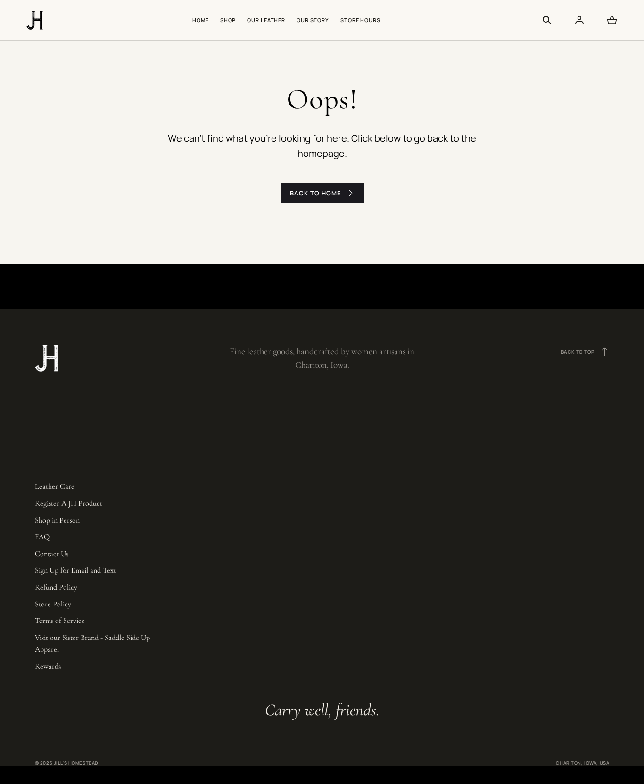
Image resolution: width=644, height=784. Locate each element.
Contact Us (51, 553)
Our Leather (266, 20)
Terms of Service (60, 620)
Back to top (585, 351)
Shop (228, 20)
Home (200, 20)
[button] (547, 20)
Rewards (48, 666)
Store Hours (360, 20)
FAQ (42, 537)
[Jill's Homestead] (34, 20)
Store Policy (53, 604)
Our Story (313, 20)
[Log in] (579, 20)
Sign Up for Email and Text (75, 570)
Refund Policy (56, 587)
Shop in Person (57, 520)
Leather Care (54, 486)
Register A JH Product (68, 503)
